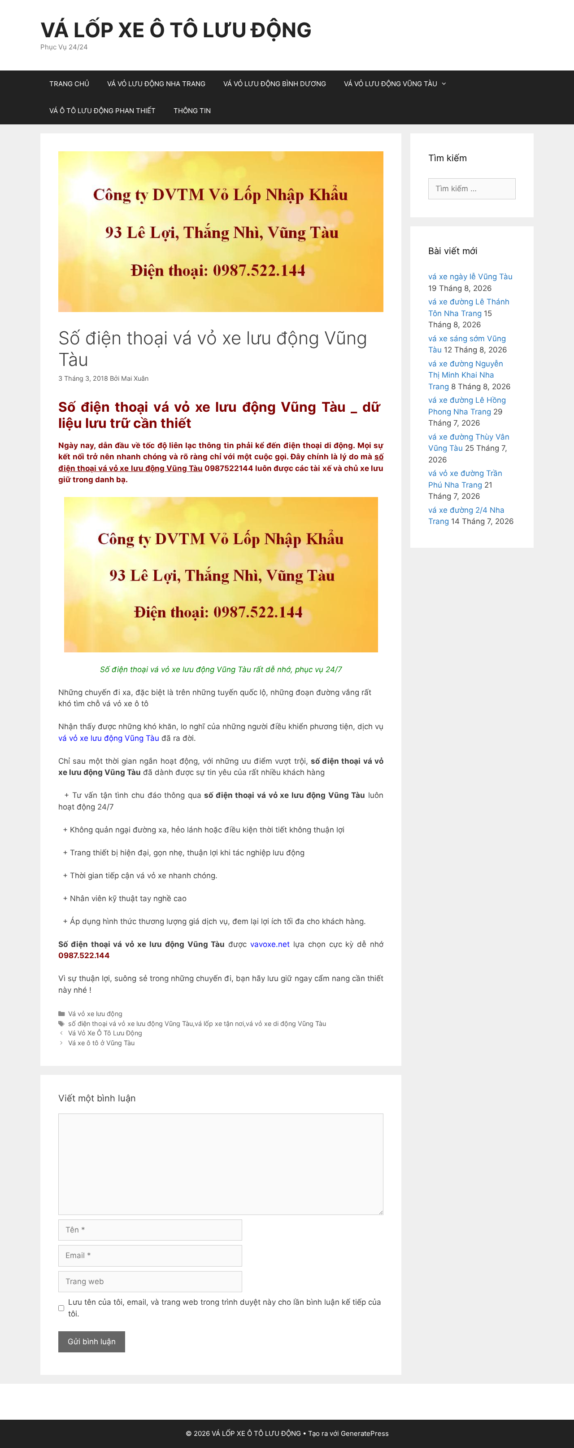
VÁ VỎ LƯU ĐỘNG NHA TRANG (156, 83)
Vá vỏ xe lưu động (95, 1013)
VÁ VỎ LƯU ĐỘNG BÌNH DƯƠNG (274, 83)
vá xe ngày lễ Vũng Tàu (470, 276)
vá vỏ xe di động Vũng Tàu (286, 1023)
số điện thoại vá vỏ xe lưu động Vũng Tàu (130, 1023)
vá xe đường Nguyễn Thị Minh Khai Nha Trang (465, 375)
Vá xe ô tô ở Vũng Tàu (101, 1043)
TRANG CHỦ (69, 83)
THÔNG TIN (192, 110)
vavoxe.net (270, 944)
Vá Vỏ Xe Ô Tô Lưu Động (105, 1033)
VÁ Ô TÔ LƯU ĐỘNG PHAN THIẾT (102, 110)
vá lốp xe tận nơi (219, 1023)
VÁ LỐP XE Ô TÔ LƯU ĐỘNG (176, 30)
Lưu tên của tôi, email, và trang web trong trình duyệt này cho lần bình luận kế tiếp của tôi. (224, 1308)
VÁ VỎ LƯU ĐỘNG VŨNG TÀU (390, 83)
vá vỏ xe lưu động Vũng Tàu (108, 738)
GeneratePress (365, 1433)
